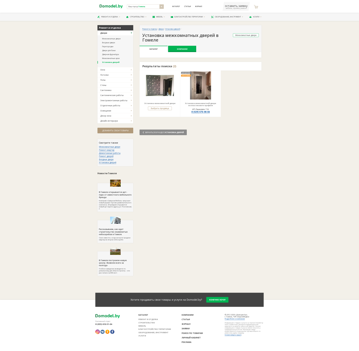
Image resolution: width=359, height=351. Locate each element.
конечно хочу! (217, 299)
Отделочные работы (110, 105)
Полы (102, 80)
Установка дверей (110, 62)
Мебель (159, 17)
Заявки (186, 328)
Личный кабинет (191, 338)
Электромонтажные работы (113, 100)
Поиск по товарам (192, 333)
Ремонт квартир (106, 150)
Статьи (187, 6)
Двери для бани (109, 50)
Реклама (186, 342)
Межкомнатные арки (111, 58)
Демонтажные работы (109, 153)
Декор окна (105, 115)
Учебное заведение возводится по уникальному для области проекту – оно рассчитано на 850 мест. (114, 266)
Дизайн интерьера (109, 120)
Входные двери (108, 42)
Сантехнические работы (112, 95)
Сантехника (105, 90)
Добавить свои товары (115, 130)
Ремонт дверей (106, 156)
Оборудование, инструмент (228, 17)
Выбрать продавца (160, 108)
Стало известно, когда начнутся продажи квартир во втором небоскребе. (114, 234)
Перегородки (107, 46)
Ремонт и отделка (109, 17)
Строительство (137, 17)
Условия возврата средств (233, 335)
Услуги (256, 17)
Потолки (104, 75)
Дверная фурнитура (110, 54)
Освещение (105, 110)
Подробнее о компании (235, 319)
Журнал (198, 6)
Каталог (176, 6)
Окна (102, 69)
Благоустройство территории (188, 17)
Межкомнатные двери (111, 38)
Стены (103, 85)
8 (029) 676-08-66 (200, 111)
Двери (103, 33)
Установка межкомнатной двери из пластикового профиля (200, 104)
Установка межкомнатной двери (159, 103)
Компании (182, 49)
